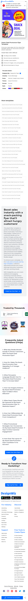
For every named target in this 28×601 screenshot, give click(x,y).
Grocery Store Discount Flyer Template (10, 154)
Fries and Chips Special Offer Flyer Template (11, 198)
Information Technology (6, 512)
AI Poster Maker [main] (18, 537)
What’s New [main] (4, 537)
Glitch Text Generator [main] (19, 581)
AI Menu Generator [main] (18, 539)
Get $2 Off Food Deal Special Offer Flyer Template (12, 174)
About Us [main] (3, 541)
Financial (3, 516)
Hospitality (3, 518)
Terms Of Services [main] (8, 586)
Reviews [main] (3, 539)
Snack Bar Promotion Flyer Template (9, 157)
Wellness (3, 526)
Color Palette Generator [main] (19, 577)
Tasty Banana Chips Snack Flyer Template (10, 124)
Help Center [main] (4, 533)
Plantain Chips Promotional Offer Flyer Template (12, 144)
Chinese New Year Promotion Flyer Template (11, 127)
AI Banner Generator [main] (19, 543)
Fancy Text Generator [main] (19, 579)
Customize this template (13, 597)
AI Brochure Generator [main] (19, 541)
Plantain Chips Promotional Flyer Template (10, 147)
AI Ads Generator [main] (18, 553)
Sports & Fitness (5, 514)
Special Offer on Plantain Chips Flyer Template (11, 137)
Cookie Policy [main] (13, 588)
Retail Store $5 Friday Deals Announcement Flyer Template (12, 178)
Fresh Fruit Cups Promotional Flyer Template (11, 195)
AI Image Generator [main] (18, 559)
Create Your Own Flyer (11, 291)
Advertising (4, 508)
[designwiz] (4, 591)
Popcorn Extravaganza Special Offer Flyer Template (12, 134)
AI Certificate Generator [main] (19, 549)
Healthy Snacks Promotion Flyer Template (10, 114)
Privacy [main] (21, 586)
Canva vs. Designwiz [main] (19, 510)
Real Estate (3, 522)
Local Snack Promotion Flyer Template (10, 131)
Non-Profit (3, 524)
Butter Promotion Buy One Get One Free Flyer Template (13, 164)
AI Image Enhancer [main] (18, 570)
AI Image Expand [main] (18, 572)
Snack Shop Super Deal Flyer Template (10, 121)
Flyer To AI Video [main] (18, 557)
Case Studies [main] (17, 508)
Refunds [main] (16, 586)
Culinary (3, 520)
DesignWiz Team (14, 73)
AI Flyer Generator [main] (18, 535)
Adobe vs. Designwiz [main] (19, 512)
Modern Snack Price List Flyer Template (10, 167)
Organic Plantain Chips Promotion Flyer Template (12, 141)
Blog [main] (15, 514)
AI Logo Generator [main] (18, 555)
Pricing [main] (16, 516)
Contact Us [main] (3, 535)
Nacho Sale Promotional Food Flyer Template (11, 188)
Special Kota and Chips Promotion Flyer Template (12, 104)
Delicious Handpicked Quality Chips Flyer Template (12, 111)
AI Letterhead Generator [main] (19, 551)
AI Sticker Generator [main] (18, 561)
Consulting (3, 510)
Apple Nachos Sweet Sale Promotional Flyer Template (13, 185)
